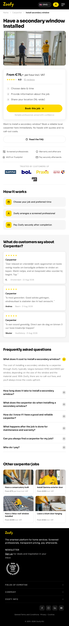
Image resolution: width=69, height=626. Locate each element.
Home (6, 12)
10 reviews (29, 79)
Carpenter (17, 12)
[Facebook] (42, 608)
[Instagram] (48, 608)
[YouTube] (61, 608)
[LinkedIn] (54, 608)
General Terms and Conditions (26, 614)
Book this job (32, 108)
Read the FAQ (36, 139)
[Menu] (63, 4)
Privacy (43, 614)
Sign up (9, 553)
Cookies (51, 614)
